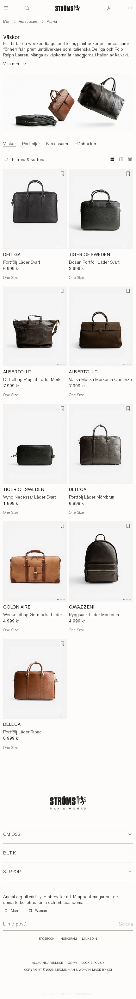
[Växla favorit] (62, 174)
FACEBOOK (46, 939)
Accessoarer (29, 21)
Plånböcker (85, 143)
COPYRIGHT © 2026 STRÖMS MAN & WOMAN (57, 970)
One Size (10, 277)
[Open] (6, 8)
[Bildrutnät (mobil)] (130, 159)
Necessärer (57, 143)
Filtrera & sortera (28, 159)
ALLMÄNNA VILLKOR (47, 963)
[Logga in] (109, 8)
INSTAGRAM (68, 939)
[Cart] (130, 8)
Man (6, 21)
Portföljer (31, 143)
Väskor (52, 21)
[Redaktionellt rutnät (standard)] (112, 159)
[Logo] (67, 8)
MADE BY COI (102, 970)
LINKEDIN (89, 939)
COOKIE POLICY (93, 963)
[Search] (27, 8)
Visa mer (11, 64)
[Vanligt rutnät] (121, 159)
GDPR (72, 963)
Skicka (126, 924)
